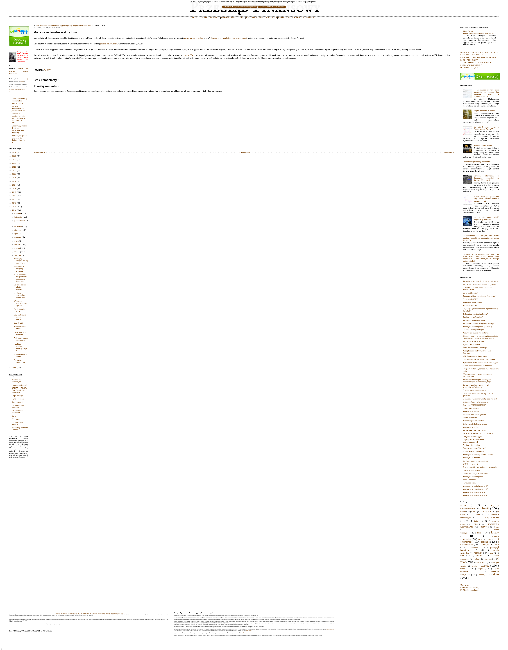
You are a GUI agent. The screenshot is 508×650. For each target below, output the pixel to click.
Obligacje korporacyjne (472, 436)
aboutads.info (249, 630)
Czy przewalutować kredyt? (474, 448)
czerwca (17, 237)
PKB (497, 545)
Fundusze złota (469, 483)
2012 (14, 203)
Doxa (14, 416)
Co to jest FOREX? (471, 299)
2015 (14, 192)
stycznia (17, 255)
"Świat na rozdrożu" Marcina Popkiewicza (18, 71)
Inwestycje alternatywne (473, 477)
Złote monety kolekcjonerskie (475, 424)
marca (17, 248)
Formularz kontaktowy (469, 588)
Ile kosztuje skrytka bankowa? (475, 314)
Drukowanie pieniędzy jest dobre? (477, 162)
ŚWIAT (242, 18)
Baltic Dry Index (469, 480)
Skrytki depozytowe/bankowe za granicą (479, 284)
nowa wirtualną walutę (193, 38)
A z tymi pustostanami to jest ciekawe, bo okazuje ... (18, 109)
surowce (488, 559)
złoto (496, 574)
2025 (14, 156)
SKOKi (479, 555)
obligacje (485, 542)
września (18, 226)
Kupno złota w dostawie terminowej (477, 366)
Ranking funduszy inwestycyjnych (20, 347)
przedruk (474, 547)
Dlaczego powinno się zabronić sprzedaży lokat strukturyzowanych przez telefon (480, 337)
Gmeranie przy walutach (20, 333)
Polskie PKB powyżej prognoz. (19, 268)
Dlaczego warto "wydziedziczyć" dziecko (479, 359)
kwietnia (17, 244)
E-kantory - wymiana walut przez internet (480, 399)
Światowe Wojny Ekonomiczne (475, 402)
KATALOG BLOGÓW (268, 18)
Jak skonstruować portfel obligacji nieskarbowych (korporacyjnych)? (477, 380)
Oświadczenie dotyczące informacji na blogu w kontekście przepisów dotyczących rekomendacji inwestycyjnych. (89, 613)
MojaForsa (468, 31)
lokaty (495, 532)
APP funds (16, 419)
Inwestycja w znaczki (471, 458)
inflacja (477, 521)
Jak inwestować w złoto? (473, 317)
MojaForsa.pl (17, 396)
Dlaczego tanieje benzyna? (474, 330)
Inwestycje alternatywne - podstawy (477, 327)
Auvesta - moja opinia (483, 145)
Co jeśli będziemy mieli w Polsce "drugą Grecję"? (486, 128)
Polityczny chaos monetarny (21, 339)
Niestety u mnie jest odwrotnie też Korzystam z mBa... (19, 119)
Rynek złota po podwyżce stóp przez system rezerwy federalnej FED (486, 199)
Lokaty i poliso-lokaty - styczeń (20, 287)
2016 (14, 188)
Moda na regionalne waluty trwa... (20, 295)
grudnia (17, 213)
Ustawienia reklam (330, 629)
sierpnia (17, 230)
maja (16, 241)
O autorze (464, 585)
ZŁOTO (234, 18)
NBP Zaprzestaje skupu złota (475, 356)
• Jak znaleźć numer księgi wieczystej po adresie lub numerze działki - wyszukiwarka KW (486, 93)
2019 (14, 178)
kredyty (483, 527)
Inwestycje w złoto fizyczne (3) (475, 492)
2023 (14, 163)
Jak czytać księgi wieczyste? (474, 320)
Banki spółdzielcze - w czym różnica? (478, 433)
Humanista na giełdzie (17, 423)
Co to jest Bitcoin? (470, 293)
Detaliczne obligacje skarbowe (475, 473)
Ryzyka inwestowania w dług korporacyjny (480, 362)
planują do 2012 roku (109, 44)
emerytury (486, 511)
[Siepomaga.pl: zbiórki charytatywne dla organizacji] (19, 45)
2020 (14, 174)
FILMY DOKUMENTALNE (471, 65)
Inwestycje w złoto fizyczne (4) (475, 495)
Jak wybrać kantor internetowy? (476, 333)
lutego (17, 252)
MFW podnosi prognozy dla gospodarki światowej (20, 278)
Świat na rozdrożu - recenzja (475, 348)
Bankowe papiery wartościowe (475, 461)
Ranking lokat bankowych (17, 380)
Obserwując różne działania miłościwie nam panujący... (19, 129)
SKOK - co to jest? (470, 464)
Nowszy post (39, 152)
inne (475, 524)
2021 (14, 170)
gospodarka (491, 517)
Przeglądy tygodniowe (19, 361)
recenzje (478, 553)
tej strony (242, 632)
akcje (463, 505)
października (19, 221)
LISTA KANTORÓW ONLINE (472, 55)
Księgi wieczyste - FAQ (472, 302)
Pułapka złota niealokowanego (475, 390)
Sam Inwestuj (17, 402)
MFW (480, 539)
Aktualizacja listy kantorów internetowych (479, 33)
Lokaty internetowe (471, 408)
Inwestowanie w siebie (20, 355)
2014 (14, 196)
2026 (14, 152)
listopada (18, 217)
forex (478, 514)
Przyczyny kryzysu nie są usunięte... (21, 260)
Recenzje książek (470, 305)
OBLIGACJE (214, 18)
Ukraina (474, 566)
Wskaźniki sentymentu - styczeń (20, 303)
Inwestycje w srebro (471, 411)
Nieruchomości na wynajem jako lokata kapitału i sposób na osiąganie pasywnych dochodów (481, 238)
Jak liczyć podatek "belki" (473, 421)
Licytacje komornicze (471, 470)
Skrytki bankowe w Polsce (484, 111)
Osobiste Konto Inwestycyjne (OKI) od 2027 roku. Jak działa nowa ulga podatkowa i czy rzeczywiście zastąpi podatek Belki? (481, 257)
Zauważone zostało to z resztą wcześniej (229, 38)
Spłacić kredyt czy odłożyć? (474, 451)
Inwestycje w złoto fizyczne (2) (475, 489)
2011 (14, 207)
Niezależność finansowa (17, 411)
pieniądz (485, 545)
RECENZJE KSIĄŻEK (295, 18)
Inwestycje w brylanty (471, 427)
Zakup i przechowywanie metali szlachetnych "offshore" (476, 386)
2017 (14, 185)
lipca (16, 234)
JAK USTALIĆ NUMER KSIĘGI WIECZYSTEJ (479, 52)
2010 (14, 210)
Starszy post (449, 152)
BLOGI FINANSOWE (469, 60)
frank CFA (189, 55)
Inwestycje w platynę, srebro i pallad (478, 454)
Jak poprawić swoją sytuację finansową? (479, 296)
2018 (14, 181)
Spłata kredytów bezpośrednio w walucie (480, 467)
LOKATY (203, 18)
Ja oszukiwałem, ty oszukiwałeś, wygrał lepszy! (19, 100)
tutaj (20, 79)
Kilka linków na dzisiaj (20, 327)
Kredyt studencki (470, 418)
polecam (22, 81)
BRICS (474, 512)
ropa (491, 553)
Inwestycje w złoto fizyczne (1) (475, 486)
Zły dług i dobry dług (471, 445)
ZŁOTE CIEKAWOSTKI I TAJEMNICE (475, 63)
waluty (47, 70)
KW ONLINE (311, 18)
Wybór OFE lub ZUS (471, 344)
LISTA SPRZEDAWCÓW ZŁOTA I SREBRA (478, 57)
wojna (480, 569)
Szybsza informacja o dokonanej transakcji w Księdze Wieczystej (486, 178)
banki (485, 508)
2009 (14, 368)
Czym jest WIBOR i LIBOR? (474, 405)
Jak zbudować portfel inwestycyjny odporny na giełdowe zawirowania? (65, 25)
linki (479, 532)
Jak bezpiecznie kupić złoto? (475, 430)
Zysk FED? (18, 323)
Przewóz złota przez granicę (474, 414)
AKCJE (195, 18)
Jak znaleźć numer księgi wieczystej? (478, 323)
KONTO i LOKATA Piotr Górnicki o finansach (19, 390)
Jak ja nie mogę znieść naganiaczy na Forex (486, 218)
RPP (462, 555)
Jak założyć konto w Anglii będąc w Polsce (480, 281)
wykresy (481, 575)
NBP (490, 539)
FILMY (281, 18)
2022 (14, 167)
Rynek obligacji (18, 399)
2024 (14, 160)
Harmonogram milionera (18, 406)
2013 (14, 199)
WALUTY (225, 18)
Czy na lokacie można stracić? (20, 317)
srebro (476, 559)
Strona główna (244, 152)
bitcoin (463, 512)
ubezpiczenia (480, 562)
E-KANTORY (251, 18)
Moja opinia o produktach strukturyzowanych (473, 441)
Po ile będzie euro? (19, 310)
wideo (462, 569)
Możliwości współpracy (469, 590)
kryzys (496, 527)
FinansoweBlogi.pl (19, 385)
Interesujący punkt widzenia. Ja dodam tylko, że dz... (19, 139)
